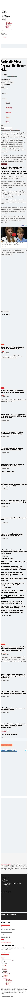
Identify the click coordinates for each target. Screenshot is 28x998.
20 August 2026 (5, 420)
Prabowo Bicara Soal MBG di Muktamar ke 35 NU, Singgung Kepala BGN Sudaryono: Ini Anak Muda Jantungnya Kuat (13, 676)
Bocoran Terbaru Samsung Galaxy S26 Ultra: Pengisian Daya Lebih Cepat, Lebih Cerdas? (12, 602)
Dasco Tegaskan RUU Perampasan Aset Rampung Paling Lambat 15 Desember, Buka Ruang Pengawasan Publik (13, 725)
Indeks (7, 27)
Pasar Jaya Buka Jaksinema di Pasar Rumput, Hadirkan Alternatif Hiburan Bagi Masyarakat (12, 391)
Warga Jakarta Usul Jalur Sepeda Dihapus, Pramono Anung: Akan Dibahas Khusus (12, 448)
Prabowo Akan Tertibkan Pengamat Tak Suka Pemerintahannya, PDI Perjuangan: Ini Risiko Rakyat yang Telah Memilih (14, 551)
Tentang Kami (6, 884)
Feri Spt (4, 653)
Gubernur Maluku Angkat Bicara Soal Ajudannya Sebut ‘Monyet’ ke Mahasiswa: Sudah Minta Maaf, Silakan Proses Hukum (13, 416)
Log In (2, 957)
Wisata (7, 26)
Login (4, 37)
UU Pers (5, 886)
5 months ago (4, 489)
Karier (4, 879)
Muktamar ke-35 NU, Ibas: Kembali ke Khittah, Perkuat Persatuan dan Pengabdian (12, 168)
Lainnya (5, 20)
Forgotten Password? (6, 942)
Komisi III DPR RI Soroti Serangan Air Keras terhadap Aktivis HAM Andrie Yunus (12, 534)
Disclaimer (6, 877)
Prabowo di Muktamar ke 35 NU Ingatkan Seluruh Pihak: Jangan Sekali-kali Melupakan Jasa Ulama (13, 692)
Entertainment (6, 16)
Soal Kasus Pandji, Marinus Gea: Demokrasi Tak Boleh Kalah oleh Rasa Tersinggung (13, 607)
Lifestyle (8, 22)
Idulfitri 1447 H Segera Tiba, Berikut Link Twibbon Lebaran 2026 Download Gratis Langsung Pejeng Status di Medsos (13, 502)
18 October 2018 (5, 79)
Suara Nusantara (12, 76)
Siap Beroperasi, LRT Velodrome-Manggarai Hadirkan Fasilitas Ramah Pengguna (12, 347)
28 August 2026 (5, 654)
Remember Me (6, 937)
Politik (4, 11)
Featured (8, 81)
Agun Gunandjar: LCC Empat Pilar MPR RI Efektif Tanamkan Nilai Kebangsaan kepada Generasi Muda (14, 172)
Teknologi (5, 18)
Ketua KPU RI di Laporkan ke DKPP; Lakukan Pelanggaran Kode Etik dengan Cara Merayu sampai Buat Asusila (12, 574)
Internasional (9, 23)
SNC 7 (3, 351)
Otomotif (5, 19)
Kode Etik (5, 880)
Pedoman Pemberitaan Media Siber (12, 883)
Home (2, 59)
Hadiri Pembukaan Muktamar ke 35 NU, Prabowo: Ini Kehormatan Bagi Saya (13, 708)
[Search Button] (12, 960)
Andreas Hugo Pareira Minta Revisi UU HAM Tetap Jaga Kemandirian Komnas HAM (14, 591)
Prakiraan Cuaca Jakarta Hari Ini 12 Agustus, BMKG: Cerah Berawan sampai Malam (12, 465)
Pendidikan (8, 25)
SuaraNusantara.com (6, 864)
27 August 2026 (5, 353)
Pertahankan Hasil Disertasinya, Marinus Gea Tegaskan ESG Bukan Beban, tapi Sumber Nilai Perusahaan (12, 597)
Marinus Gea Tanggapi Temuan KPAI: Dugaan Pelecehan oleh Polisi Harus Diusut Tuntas (12, 611)
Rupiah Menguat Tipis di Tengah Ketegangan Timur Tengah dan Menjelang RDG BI (14, 485)
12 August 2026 (5, 452)
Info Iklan (5, 882)
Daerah (5, 14)
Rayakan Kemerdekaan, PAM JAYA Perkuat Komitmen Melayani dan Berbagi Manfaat (12, 433)
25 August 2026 (5, 396)
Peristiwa (3, 644)
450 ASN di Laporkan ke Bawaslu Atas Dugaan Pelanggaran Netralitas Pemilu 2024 (12, 584)
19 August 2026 (5, 436)
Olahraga (5, 12)
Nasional (5, 15)
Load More (3, 731)
